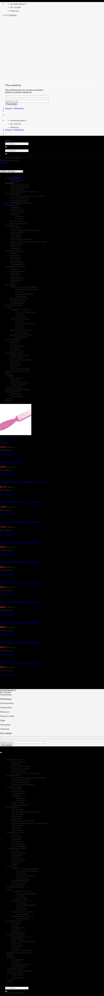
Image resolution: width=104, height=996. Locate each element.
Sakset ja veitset (16, 221)
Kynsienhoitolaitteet (13, 339)
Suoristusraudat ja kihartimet (21, 203)
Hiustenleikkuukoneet (19, 201)
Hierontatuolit (15, 235)
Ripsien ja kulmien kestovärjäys (17, 371)
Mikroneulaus (15, 260)
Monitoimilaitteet (17, 262)
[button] (11, 15)
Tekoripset (14, 269)
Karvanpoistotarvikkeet (19, 298)
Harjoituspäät (15, 207)
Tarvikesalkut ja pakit (13, 387)
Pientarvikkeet (16, 280)
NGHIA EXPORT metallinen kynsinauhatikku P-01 (21, 502)
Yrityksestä (4, 729)
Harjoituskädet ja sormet (20, 355)
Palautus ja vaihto (7, 716)
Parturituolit (15, 182)
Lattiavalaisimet (16, 378)
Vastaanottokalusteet (13, 392)
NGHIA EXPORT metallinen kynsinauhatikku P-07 (21, 622)
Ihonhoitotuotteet (17, 271)
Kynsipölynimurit (17, 346)
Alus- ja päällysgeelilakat (25, 312)
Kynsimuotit (15, 362)
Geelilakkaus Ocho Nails (20, 319)
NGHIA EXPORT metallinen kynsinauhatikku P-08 (21, 642)
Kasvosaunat (15, 255)
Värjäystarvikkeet (17, 212)
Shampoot (19, 219)
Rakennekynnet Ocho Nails (21, 335)
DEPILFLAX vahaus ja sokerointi (24, 287)
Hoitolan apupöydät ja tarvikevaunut (24, 230)
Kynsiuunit (14, 348)
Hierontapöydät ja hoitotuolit (21, 239)
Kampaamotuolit (16, 180)
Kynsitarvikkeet (16, 357)
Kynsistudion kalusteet (14, 305)
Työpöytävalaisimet (18, 385)
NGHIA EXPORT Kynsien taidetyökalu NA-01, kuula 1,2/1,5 (25, 482)
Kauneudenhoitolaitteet (14, 251)
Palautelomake (6, 695)
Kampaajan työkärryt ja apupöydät (24, 192)
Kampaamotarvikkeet (18, 223)
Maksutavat (4, 712)
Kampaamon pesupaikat (19, 187)
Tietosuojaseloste (7, 703)
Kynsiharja (4, 442)
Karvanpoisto (10, 285)
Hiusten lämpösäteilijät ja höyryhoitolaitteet (27, 196)
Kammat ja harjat (17, 210)
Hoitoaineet (19, 217)
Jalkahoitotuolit (16, 244)
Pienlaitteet (14, 253)
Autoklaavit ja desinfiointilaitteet (18, 389)
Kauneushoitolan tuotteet (15, 267)
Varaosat (13, 344)
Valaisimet (9, 376)
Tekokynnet (20, 321)
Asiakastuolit (15, 237)
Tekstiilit (13, 282)
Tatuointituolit (15, 248)
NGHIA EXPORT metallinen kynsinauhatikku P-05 (21, 582)
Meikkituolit (15, 246)
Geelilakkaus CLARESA (20, 310)
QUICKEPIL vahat (18, 301)
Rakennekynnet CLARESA (21, 330)
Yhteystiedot (5, 725)
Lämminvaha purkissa (24, 294)
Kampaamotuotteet (12, 205)
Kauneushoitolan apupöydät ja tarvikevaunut (28, 242)
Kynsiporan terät (16, 351)
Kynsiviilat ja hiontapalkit (20, 369)
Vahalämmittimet (17, 303)
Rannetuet (14, 367)
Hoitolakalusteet (11, 226)
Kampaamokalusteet (13, 178)
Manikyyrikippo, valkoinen (11, 462)
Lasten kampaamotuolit (19, 185)
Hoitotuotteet (20, 317)
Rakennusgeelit (21, 332)
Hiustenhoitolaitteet (14, 775)
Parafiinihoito (15, 273)
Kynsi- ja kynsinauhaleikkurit (22, 360)
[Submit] (6, 146)
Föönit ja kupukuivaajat (19, 198)
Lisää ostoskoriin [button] (7, 454)
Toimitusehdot (5, 707)
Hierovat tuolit (16, 228)
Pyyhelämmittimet (17, 264)
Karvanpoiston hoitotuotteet (26, 289)
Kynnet (8, 307)
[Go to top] (1, 752)
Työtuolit (8, 373)
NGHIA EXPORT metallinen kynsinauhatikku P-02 (21, 522)
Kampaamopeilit (16, 189)
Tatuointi (8, 398)
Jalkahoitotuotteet (17, 278)
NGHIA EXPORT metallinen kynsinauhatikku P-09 (21, 662)
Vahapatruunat (21, 296)
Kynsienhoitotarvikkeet (9, 160)
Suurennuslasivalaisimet (19, 382)
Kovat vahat (20, 292)
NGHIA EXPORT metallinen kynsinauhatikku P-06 (21, 602)
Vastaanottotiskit (16, 396)
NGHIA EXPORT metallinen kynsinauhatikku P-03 (21, 542)
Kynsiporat (14, 342)
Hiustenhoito (15, 214)
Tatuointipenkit (16, 232)
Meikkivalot (15, 380)
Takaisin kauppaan (17, 177)
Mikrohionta (15, 257)
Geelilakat (19, 314)
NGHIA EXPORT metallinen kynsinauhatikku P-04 (21, 562)
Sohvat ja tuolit (16, 394)
